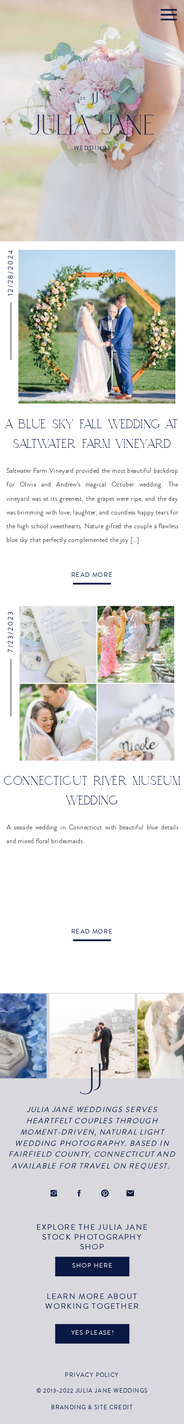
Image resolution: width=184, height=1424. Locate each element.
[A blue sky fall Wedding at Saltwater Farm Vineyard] (97, 327)
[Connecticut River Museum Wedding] (97, 683)
